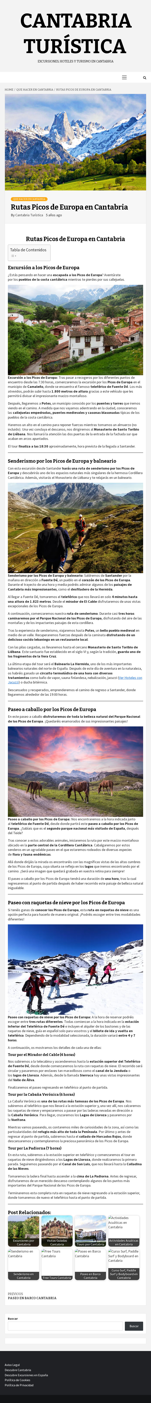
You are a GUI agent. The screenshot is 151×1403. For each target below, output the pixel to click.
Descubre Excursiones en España (26, 1375)
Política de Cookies (17, 1380)
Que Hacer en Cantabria (29, 199)
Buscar (13, 1318)
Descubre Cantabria (18, 1370)
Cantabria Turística (29, 215)
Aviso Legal (12, 1365)
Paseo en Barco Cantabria (32, 1296)
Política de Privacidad (19, 1385)
